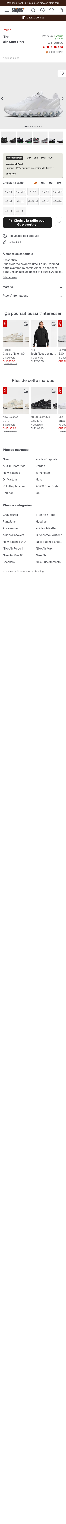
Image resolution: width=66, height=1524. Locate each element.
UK (43, 182)
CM (59, 182)
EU (35, 182)
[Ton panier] (61, 10)
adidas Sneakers (13, 535)
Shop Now (11, 173)
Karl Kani (8, 493)
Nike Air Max (44, 548)
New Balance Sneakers (51, 542)
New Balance (11, 473)
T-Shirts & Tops (45, 515)
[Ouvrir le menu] (7, 10)
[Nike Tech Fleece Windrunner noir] (44, 333)
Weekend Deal (15, 3)
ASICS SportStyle (14, 466)
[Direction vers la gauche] (2, 99)
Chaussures (10, 515)
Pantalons (9, 521)
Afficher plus (10, 277)
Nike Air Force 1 (13, 548)
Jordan (40, 466)
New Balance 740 (14, 542)
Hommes (8, 571)
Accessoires (10, 528)
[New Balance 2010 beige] (16, 400)
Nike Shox (42, 555)
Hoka (39, 479)
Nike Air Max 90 (13, 555)
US (51, 182)
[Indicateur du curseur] (26, 127)
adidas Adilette (46, 528)
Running (39, 571)
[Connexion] (42, 10)
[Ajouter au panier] (26, 324)
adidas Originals (46, 459)
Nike (6, 37)
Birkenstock (43, 473)
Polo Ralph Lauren (14, 486)
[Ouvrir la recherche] (33, 10)
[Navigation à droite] (62, 99)
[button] (33, 95)
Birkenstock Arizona (49, 535)
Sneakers (9, 562)
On (38, 493)
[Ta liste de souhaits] (51, 10)
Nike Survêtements (48, 562)
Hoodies (41, 521)
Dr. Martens (10, 479)
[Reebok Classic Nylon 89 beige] (16, 333)
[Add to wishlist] (62, 73)
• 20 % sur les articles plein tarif (41, 3)
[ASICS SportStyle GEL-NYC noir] (44, 400)
